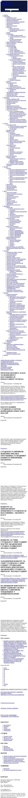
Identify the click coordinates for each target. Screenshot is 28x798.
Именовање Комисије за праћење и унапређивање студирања (18, 315)
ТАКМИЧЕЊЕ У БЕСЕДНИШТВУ (10, 716)
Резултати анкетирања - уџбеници (18, 320)
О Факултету (7, 16)
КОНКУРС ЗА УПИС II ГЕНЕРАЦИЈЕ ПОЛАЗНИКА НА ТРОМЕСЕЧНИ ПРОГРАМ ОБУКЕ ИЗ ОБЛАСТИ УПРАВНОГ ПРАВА (14, 660)
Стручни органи (11, 44)
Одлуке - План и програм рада (17, 53)
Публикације (10, 203)
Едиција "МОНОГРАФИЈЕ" (17, 233)
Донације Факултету (12, 95)
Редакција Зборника (15, 222)
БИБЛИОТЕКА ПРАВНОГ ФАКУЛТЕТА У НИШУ (14, 689)
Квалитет (6, 293)
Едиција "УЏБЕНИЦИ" (16, 230)
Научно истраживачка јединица (18, 59)
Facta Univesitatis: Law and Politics (15, 246)
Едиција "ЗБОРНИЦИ (15, 234)
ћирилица (3, 11)
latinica (8, 11)
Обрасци (12, 137)
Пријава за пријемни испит (13, 353)
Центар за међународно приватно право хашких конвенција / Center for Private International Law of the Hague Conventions (19, 69)
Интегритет (10, 24)
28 (4, 676)
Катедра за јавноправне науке (17, 171)
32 (4, 681)
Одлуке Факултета (11, 46)
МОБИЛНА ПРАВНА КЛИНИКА (9, 708)
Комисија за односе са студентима (15, 330)
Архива (11, 91)
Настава (12, 138)
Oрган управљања (11, 43)
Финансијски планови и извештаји (15, 21)
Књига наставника (11, 185)
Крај (5, 685)
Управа (8, 32)
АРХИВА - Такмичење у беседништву (16, 272)
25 (4, 672)
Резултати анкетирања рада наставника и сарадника (16, 318)
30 (4, 678)
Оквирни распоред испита (13, 257)
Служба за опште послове (16, 35)
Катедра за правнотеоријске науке (18, 169)
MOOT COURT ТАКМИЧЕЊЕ (9, 715)
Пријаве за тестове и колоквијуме (15, 284)
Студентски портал (11, 255)
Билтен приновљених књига (17, 208)
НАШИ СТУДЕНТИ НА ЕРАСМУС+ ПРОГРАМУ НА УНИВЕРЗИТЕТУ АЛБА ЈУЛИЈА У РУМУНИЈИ (14, 656)
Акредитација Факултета (13, 23)
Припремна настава (12, 352)
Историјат (9, 27)
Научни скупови (11, 200)
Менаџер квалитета (12, 340)
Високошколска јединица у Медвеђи (16, 88)
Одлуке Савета (13, 49)
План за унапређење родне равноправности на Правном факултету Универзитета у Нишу (18, 113)
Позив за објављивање (15, 240)
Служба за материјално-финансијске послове (16, 40)
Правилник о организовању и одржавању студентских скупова (15, 291)
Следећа (6, 684)
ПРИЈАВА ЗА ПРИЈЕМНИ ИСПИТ (10, 364)
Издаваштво (7, 206)
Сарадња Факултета (12, 82)
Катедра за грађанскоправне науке (18, 173)
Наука (5, 191)
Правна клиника (17, 58)
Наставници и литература (16, 152)
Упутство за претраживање (16, 215)
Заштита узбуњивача (12, 26)
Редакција (12, 244)
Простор (9, 81)
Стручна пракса (11, 268)
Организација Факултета (13, 54)
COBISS (12, 213)
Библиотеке (13, 214)
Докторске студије (11, 145)
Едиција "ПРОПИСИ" (15, 236)
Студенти (6, 250)
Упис (5, 351)
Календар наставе (11, 264)
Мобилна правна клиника (16, 161)
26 (4, 673)
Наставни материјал (12, 156)
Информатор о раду (12, 17)
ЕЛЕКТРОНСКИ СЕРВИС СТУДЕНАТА (11, 360)
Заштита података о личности (14, 19)
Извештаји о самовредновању (17, 306)
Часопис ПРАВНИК (12, 280)
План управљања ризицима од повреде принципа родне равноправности (17, 117)
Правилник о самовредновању (17, 305)
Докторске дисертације (15, 153)
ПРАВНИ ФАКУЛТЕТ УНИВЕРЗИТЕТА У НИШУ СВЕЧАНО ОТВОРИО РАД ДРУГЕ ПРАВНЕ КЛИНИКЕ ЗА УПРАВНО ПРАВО (15, 642)
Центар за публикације (18, 73)
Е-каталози (12, 210)
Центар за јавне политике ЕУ (11, 763)
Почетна (6, 15)
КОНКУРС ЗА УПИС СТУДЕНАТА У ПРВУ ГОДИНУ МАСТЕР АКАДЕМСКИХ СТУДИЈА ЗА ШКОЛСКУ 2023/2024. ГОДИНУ (14, 557)
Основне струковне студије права (18, 126)
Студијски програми (15, 134)
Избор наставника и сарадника (14, 42)
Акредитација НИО (12, 192)
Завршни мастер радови (16, 142)
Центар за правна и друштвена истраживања (19, 61)
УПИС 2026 (4, 365)
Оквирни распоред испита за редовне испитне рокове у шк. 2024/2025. (16, 259)
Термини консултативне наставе (15, 263)
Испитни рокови (14, 139)
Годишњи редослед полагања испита (16, 265)
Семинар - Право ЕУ (12, 202)
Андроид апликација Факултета (15, 274)
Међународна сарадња (15, 86)
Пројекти (9, 199)
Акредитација (7, 725)
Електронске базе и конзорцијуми (18, 211)
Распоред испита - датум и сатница (15, 286)
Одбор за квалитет (11, 295)
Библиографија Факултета (13, 237)
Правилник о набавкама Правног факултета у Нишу (15, 345)
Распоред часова (11, 256)
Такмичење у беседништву (13, 269)
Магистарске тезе (11, 198)
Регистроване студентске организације (16, 279)
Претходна (6, 669)
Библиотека (16, 74)
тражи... (3, 9)
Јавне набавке (7, 343)
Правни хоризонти (11, 238)
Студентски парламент (12, 276)
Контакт (12, 225)
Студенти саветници (12, 253)
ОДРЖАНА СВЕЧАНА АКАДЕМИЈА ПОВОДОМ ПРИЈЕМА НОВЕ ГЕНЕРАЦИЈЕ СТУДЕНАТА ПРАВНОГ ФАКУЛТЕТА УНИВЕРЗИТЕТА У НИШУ (15, 647)
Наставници (10, 184)
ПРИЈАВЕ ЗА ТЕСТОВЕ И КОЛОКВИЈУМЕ (12, 694)
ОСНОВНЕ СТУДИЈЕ (6, 367)
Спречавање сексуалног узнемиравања (16, 108)
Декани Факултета (14, 28)
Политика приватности (13, 20)
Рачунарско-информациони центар (12, 770)
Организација (7, 730)
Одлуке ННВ (13, 47)
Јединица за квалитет (15, 80)
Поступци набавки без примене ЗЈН (16, 349)
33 (4, 682)
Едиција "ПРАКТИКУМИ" (16, 232)
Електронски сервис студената (14, 252)
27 (4, 674)
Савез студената (11, 278)
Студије (9, 104)
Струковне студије (11, 124)
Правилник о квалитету (16, 303)
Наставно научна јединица (16, 55)
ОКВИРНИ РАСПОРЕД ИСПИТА (9, 363)
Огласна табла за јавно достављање (16, 96)
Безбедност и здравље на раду (14, 107)
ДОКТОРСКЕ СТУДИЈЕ (7, 369)
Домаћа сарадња (14, 85)
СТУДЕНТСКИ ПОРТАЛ (7, 361)
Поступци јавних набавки (13, 348)
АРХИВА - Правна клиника (17, 162)
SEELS (11, 84)
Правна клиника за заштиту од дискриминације (17, 159)
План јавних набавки (12, 347)
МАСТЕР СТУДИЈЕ (6, 368)
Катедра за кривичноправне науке (18, 172)
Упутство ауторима (14, 219)
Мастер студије (10, 131)
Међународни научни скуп (13, 204)
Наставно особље (11, 103)
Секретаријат (10, 34)
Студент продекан (11, 275)
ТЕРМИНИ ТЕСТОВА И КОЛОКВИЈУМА (13, 288)
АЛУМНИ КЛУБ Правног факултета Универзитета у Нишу (16, 93)
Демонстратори (10, 188)
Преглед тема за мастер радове (17, 141)
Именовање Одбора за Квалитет (18, 297)
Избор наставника (8, 749)
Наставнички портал (12, 190)
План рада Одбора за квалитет (17, 307)
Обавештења (13, 89)
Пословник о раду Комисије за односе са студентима (17, 333)
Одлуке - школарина (15, 50)
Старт (5, 667)
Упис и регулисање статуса (16, 135)
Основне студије (11, 130)
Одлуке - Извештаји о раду (16, 51)
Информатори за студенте (16, 337)
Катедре (15, 57)
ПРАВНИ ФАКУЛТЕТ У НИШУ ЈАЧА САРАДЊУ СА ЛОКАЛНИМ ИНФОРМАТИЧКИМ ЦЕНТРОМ (14, 652)
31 (4, 680)
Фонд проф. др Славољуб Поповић (16, 283)
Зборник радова (11, 218)
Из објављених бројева (15, 221)
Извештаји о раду (14, 329)
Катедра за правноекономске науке (18, 177)
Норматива (6, 97)
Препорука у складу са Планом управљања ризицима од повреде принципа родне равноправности (18, 121)
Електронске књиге (15, 217)
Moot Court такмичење (12, 282)
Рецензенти (12, 223)
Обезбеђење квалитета (12, 101)
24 (4, 670)
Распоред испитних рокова (13, 261)
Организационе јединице (13, 105)
